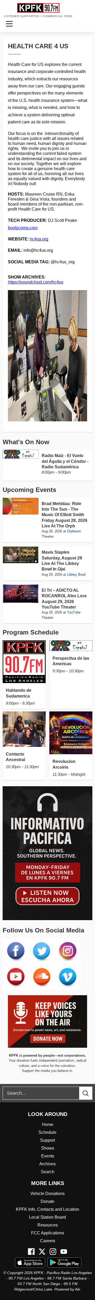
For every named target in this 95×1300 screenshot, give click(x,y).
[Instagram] (53, 1251)
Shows (47, 1148)
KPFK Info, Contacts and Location (47, 1209)
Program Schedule (31, 632)
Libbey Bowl (76, 574)
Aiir (77, 1289)
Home (47, 1124)
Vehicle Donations (47, 1193)
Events (47, 1156)
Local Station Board (47, 1217)
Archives (47, 1164)
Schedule (47, 1132)
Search (47, 1172)
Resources (47, 1225)
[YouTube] (63, 1251)
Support (47, 1140)
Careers (47, 1241)
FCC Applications (47, 1233)
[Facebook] (31, 1251)
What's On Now (26, 441)
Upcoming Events (29, 489)
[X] (42, 1251)
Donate (47, 1201)
